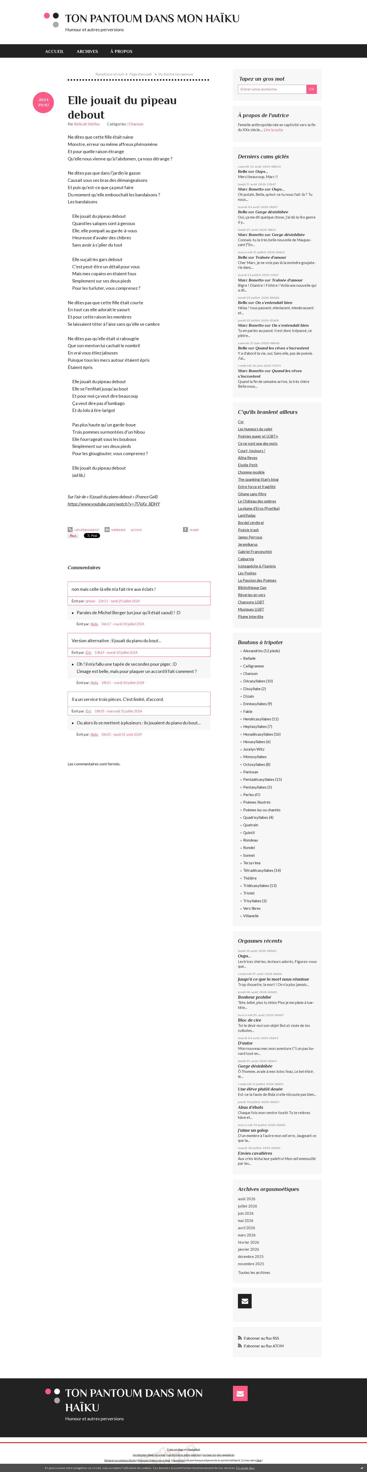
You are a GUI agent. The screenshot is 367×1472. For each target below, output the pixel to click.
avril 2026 (246, 1227)
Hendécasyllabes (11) (261, 719)
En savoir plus (245, 1468)
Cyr (241, 421)
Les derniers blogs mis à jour (149, 1454)
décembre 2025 (251, 1256)
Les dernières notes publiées (184, 1454)
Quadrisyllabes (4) (258, 817)
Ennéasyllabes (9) (257, 703)
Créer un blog (175, 1449)
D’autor (245, 1043)
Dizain (248, 696)
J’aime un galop (253, 1130)
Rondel (249, 847)
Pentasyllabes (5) (257, 787)
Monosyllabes (255, 756)
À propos (121, 51)
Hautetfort (193, 1449)
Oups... (261, 171)
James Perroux (250, 537)
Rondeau (250, 840)
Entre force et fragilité (257, 486)
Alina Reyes (247, 457)
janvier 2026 (248, 1249)
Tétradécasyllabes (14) (262, 870)
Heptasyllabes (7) (257, 726)
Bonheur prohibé (254, 997)
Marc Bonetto (251, 189)
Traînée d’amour (270, 257)
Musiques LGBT (251, 609)
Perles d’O (251, 794)
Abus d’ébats (250, 1107)
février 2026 (248, 1242)
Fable (247, 711)
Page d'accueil (140, 74)
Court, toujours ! (251, 450)
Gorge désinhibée (271, 212)
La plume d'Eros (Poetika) (259, 508)
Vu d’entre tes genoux (175, 74)
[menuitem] (57, 51)
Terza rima (251, 863)
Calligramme (253, 666)
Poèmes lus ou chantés (262, 810)
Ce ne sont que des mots (258, 443)
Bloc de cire (249, 1020)
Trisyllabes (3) (255, 900)
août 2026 (246, 1198)
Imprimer (118, 530)
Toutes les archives (254, 1272)
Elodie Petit (248, 465)
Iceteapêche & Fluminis (257, 566)
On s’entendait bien (273, 302)
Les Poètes (247, 573)
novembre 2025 (251, 1263)
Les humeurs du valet (255, 429)
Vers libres (252, 908)
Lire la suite (273, 129)
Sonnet (249, 855)
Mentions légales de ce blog (154, 1460)
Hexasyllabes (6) (257, 741)
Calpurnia (246, 559)
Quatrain (250, 825)
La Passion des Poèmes (257, 580)
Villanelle (251, 915)
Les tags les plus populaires (218, 1454)
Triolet (249, 893)
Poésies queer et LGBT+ (258, 436)
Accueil (54, 51)
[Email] (245, 1301)
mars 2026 (247, 1235)
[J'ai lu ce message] (362, 1468)
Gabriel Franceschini (255, 551)
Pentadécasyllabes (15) (262, 779)
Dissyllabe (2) (254, 688)
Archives (87, 51)
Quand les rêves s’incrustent (282, 348)
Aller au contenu (16, 4)
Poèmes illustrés (257, 802)
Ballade (249, 658)
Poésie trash (248, 530)
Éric (88, 652)
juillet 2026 (247, 1206)
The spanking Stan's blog (258, 479)
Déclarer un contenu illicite (120, 1460)
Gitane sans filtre (252, 494)
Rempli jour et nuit (109, 74)
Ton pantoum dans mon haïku (152, 18)
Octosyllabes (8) (256, 764)
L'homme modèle (251, 472)
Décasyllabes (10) (258, 681)
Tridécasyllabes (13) (260, 885)
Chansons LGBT (251, 602)
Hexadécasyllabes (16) (262, 734)
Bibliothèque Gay (252, 587)
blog (258, 1460)
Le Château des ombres (257, 501)
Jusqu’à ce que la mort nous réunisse (273, 979)
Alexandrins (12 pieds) (261, 650)
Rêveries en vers (251, 594)
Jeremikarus (248, 544)
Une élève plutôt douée (260, 1089)
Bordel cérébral (251, 522)
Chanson (136, 123)
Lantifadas (247, 515)
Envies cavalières (255, 1153)
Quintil (249, 832)
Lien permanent (86, 530)
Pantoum (250, 772)
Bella (94, 624)
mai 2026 (245, 1220)
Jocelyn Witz (253, 749)
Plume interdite (250, 616)
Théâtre (250, 878)
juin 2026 (246, 1213)
